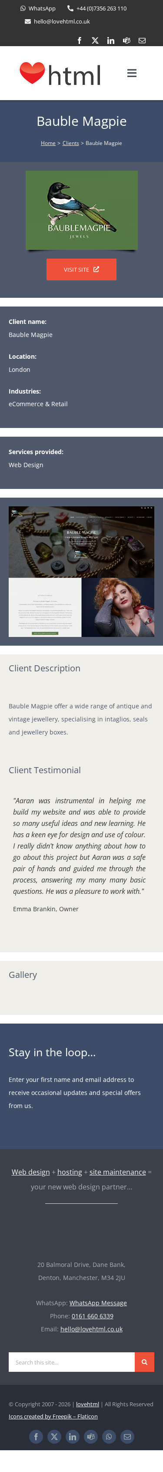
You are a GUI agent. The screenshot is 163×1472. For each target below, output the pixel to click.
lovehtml (87, 1404)
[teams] (126, 40)
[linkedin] (110, 40)
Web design (31, 1172)
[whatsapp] (109, 1437)
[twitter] (95, 40)
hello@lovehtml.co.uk (91, 1329)
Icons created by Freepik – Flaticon (53, 1416)
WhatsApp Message (98, 1303)
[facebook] (79, 40)
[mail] (142, 40)
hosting (69, 1172)
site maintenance (118, 1172)
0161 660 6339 (92, 1316)
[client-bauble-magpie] (82, 173)
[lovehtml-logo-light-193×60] (81, 1224)
